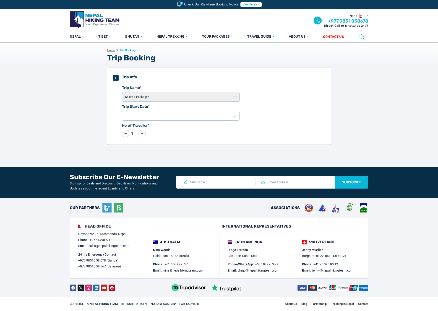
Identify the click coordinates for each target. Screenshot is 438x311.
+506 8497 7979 (266, 264)
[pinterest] (112, 288)
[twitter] (81, 288)
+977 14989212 (101, 240)
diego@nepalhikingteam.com (258, 270)
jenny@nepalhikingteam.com (332, 270)
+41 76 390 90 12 (325, 264)
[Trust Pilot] (226, 287)
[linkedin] (96, 288)
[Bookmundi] (118, 208)
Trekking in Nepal (342, 304)
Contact (363, 304)
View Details (250, 4)
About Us (291, 304)
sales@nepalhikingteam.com (109, 246)
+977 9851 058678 (348, 21)
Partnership (319, 304)
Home (111, 50)
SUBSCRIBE (351, 182)
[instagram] (88, 288)
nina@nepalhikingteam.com (183, 270)
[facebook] (73, 288)
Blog (304, 304)
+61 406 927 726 (176, 264)
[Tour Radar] (107, 208)
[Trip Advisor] (189, 287)
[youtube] (104, 288)
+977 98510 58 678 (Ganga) (98, 260)
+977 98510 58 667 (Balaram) (99, 266)
